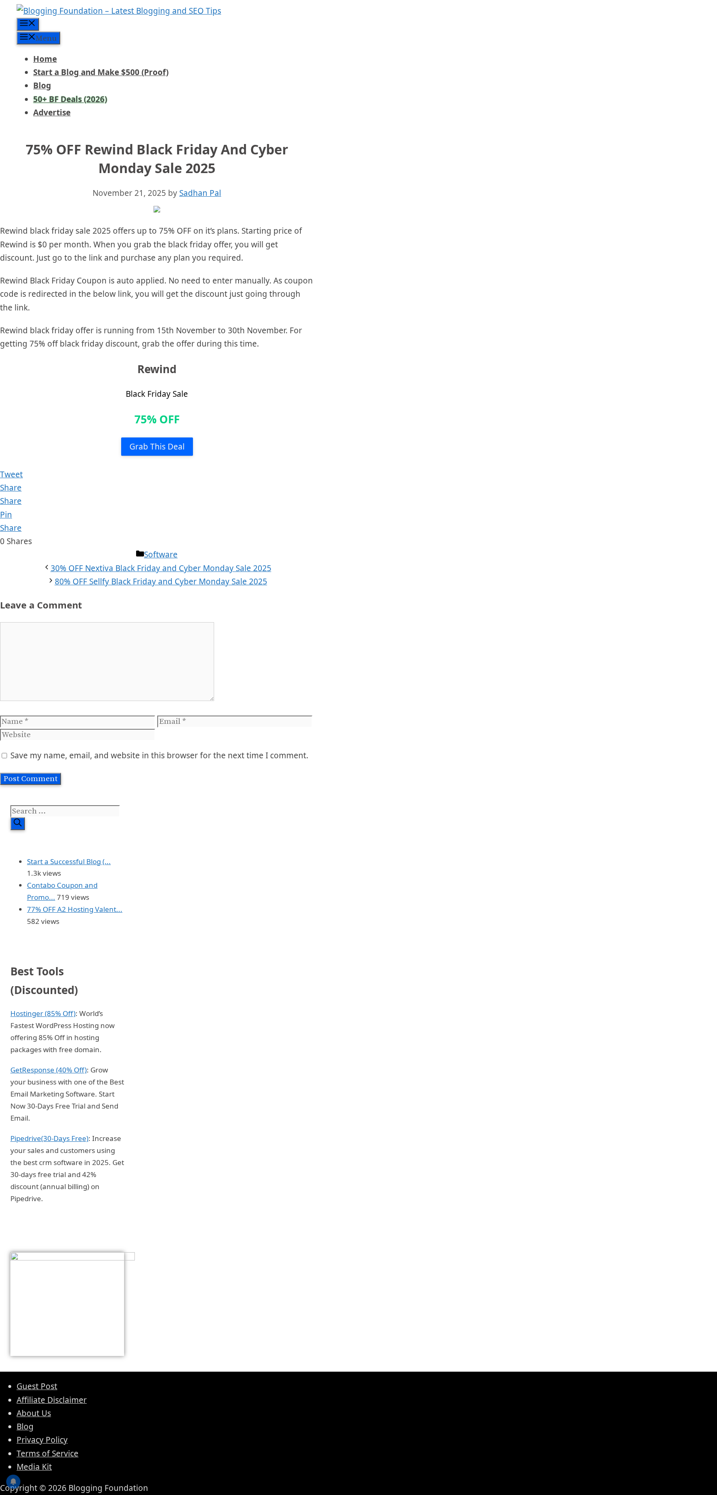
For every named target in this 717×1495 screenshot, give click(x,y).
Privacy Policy (42, 1439)
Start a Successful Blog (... (69, 861)
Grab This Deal (157, 446)
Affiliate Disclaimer (52, 1400)
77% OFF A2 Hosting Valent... (74, 909)
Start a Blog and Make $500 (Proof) (100, 72)
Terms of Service (47, 1453)
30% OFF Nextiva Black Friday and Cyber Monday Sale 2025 (161, 568)
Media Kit (34, 1466)
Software (161, 554)
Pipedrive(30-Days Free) (49, 1138)
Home (45, 59)
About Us (34, 1413)
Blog (42, 85)
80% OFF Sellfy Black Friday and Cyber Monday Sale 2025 (161, 581)
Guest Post (37, 1386)
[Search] (17, 823)
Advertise (52, 112)
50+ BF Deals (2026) (70, 99)
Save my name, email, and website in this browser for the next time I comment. (159, 755)
